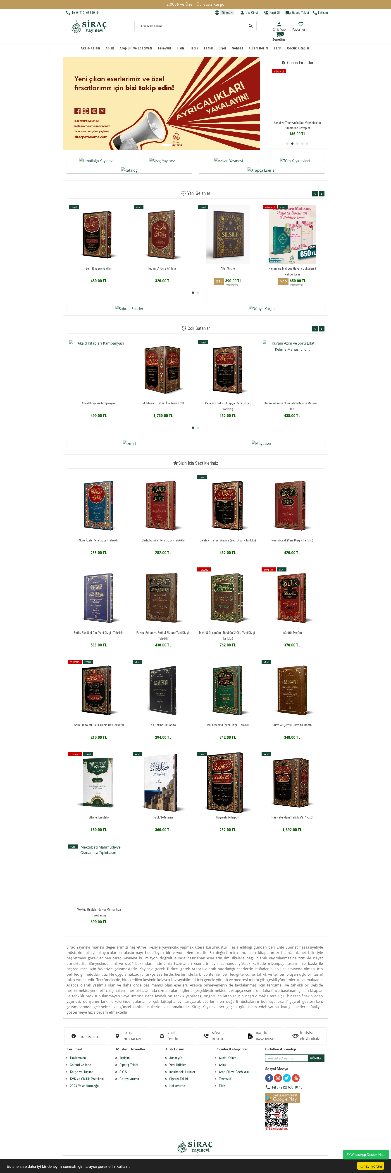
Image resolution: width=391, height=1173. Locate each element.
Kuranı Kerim (258, 48)
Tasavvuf (164, 48)
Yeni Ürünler (177, 1065)
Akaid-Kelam (90, 48)
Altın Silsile (163, 268)
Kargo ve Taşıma (81, 1072)
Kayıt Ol (271, 13)
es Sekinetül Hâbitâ (163, 725)
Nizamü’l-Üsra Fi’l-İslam (99, 268)
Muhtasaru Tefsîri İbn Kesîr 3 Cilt (99, 403)
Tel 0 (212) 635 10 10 (82, 13)
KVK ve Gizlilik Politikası (87, 1079)
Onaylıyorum (371, 1166)
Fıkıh (180, 48)
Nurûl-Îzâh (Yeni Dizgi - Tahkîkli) (99, 540)
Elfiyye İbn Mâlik (99, 817)
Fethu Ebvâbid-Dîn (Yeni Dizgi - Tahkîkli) (99, 632)
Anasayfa (175, 1058)
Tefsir (208, 48)
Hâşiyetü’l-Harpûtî (227, 817)
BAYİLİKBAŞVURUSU (265, 1036)
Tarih (277, 48)
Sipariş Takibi (297, 13)
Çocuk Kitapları (298, 48)
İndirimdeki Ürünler (182, 1072)
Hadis (193, 48)
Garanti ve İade (80, 1065)
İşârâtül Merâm (292, 632)
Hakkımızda (78, 1058)
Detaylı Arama (129, 1079)
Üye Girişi (249, 13)
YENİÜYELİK (173, 1036)
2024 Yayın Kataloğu (84, 1086)
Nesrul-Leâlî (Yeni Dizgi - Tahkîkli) (292, 540)
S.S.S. (123, 1072)
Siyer (222, 48)
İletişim (320, 13)
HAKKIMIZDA (89, 1037)
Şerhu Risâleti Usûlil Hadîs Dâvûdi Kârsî (99, 725)
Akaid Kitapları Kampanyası (297, 123)
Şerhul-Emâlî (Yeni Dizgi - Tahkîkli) (163, 540)
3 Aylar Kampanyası (292, 268)
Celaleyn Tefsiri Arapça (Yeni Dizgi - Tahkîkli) (228, 540)
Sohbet (237, 48)
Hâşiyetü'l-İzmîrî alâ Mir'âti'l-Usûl (292, 817)
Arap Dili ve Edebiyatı (135, 48)
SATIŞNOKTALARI (132, 1036)
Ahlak (109, 48)
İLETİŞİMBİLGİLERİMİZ (310, 1036)
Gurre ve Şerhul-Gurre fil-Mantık (292, 725)
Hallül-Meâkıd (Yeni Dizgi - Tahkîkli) (228, 725)
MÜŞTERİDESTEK (218, 1036)
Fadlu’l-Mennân (163, 817)
